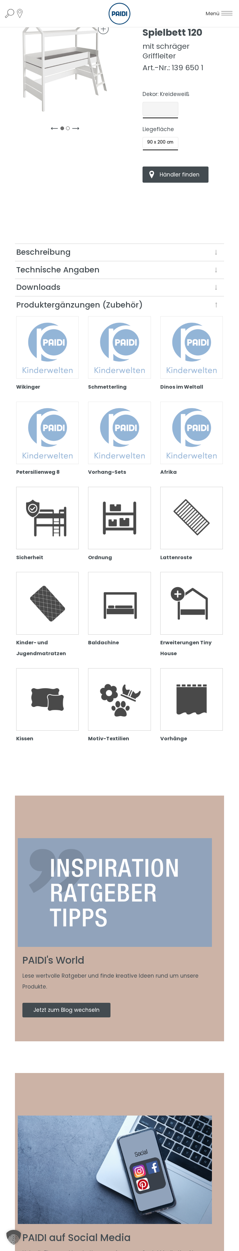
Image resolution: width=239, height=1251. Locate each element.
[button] (13, 1237)
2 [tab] (69, 129)
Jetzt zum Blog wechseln (66, 1010)
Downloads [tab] (38, 287)
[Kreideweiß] (160, 109)
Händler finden (179, 174)
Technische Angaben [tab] (58, 269)
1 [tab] (63, 129)
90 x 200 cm (160, 142)
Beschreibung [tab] (43, 252)
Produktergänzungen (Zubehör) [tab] (79, 304)
